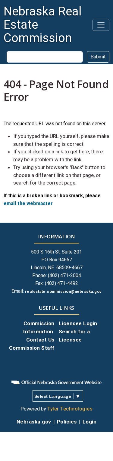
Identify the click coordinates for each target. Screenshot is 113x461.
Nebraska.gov (34, 422)
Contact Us (40, 340)
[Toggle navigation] (101, 25)
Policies (67, 422)
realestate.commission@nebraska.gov (63, 291)
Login (90, 422)
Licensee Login (78, 323)
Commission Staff (32, 348)
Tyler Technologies (70, 409)
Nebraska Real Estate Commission (43, 25)
